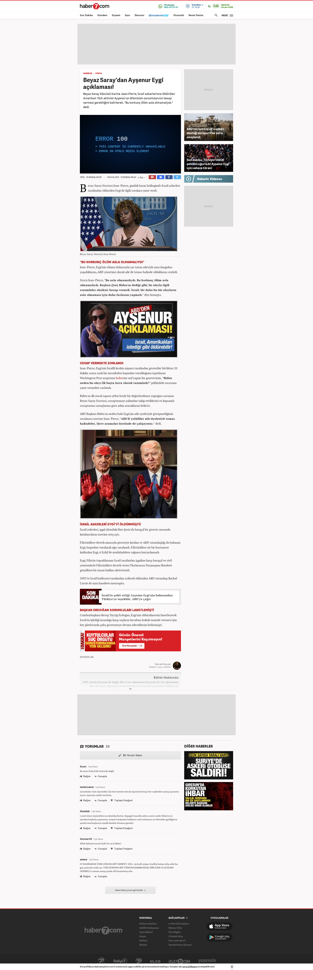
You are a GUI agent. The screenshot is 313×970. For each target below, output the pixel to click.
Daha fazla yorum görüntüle (129, 890)
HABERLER (87, 74)
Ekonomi (139, 15)
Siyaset (116, 15)
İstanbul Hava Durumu (180, 944)
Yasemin (207, 961)
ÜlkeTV (155, 961)
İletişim (143, 944)
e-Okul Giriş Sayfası (179, 923)
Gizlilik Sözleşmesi (149, 927)
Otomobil (178, 15)
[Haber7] (94, 6)
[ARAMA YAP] (215, 15)
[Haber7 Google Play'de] (219, 937)
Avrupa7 (138, 961)
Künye (142, 936)
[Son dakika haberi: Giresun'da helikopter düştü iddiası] (208, 796)
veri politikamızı (190, 966)
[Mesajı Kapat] (232, 966)
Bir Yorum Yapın (132, 755)
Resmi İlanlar (196, 15)
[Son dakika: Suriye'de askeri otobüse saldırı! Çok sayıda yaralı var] (208, 765)
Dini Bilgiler (175, 932)
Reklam (143, 940)
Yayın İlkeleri (146, 932)
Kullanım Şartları (148, 923)
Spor (127, 15)
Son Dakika (86, 15)
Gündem (102, 15)
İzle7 (179, 961)
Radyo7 (120, 961)
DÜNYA (98, 74)
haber (119, 378)
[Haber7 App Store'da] (219, 926)
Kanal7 (101, 961)
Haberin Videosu (209, 179)
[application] (130, 144)
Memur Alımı (175, 927)
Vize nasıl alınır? (177, 940)
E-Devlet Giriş (176, 936)
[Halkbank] (159, 15)
